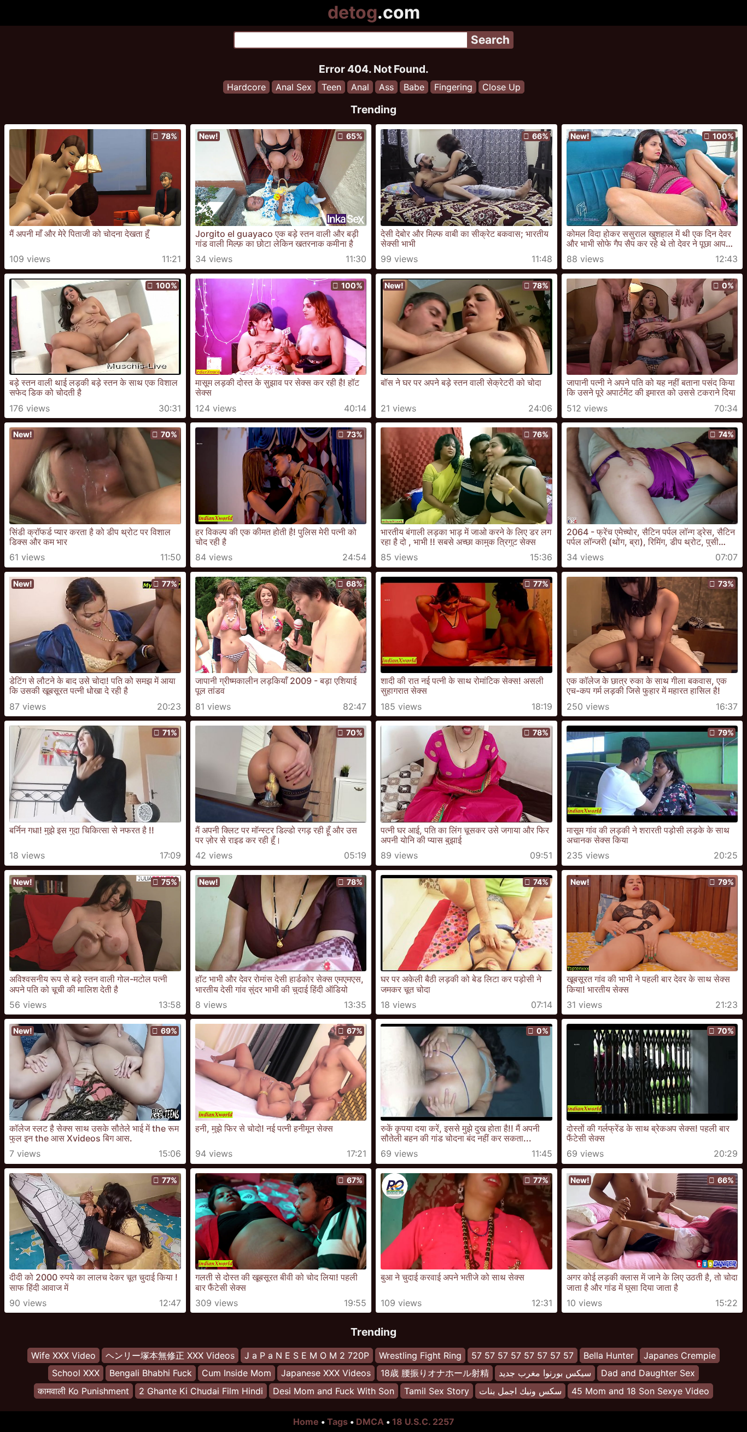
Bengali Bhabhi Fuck (150, 1373)
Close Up (501, 87)
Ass (386, 87)
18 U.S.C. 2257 (423, 1422)
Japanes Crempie (680, 1355)
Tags (337, 1422)
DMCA (370, 1422)
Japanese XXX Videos (326, 1373)
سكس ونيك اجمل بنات (520, 1390)
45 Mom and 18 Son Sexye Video (640, 1390)
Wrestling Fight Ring (420, 1355)
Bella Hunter (608, 1355)
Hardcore (246, 87)
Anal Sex (294, 87)
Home (306, 1422)
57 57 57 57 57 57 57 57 (522, 1355)
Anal (360, 87)
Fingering (453, 87)
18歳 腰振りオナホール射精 (435, 1373)
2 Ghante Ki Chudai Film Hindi (201, 1390)
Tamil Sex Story (436, 1390)
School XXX (76, 1373)
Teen (331, 87)
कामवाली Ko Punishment (83, 1390)
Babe (414, 87)
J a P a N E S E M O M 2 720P (306, 1355)
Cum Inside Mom (236, 1373)
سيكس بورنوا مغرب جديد (545, 1373)
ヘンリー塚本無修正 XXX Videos (170, 1355)
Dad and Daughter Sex (648, 1373)
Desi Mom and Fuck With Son (333, 1390)
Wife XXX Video (63, 1355)
